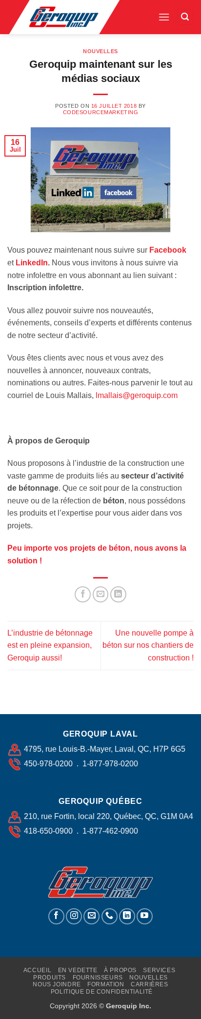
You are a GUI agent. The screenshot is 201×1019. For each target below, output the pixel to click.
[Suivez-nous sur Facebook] (56, 916)
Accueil (37, 970)
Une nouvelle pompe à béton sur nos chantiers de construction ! (148, 645)
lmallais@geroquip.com (137, 395)
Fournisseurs (98, 977)
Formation (105, 984)
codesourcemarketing (101, 112)
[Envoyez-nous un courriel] (91, 916)
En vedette (78, 970)
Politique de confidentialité (102, 991)
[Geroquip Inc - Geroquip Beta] (79, 17)
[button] (164, 17)
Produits (49, 977)
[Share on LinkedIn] (118, 594)
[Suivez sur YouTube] (145, 916)
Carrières (149, 984)
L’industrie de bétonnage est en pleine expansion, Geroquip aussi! (50, 645)
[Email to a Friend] (101, 594)
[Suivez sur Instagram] (74, 916)
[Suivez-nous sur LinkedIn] (127, 916)
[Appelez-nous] (109, 916)
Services (159, 970)
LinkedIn (32, 263)
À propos (120, 970)
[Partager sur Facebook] (83, 594)
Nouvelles (100, 51)
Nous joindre (56, 984)
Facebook (167, 250)
